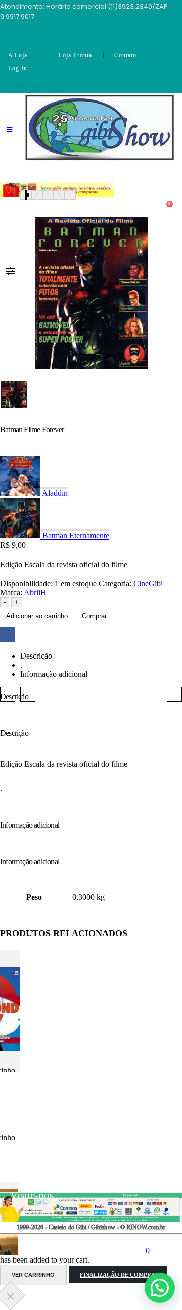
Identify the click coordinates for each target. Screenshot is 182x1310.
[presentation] (7, 694)
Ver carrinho (33, 1275)
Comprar (94, 616)
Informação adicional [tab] (53, 674)
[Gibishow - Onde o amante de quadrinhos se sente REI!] (99, 127)
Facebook (7, 634)
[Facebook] (18, 88)
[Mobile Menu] (9, 135)
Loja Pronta (75, 55)
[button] (25, 195)
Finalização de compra (117, 1275)
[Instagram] (56, 88)
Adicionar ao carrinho (37, 616)
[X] (37, 88)
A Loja (17, 55)
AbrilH (35, 592)
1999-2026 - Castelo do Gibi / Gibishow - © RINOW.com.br (91, 1227)
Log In (17, 68)
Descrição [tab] (36, 655)
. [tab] (21, 665)
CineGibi (148, 583)
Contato (125, 55)
